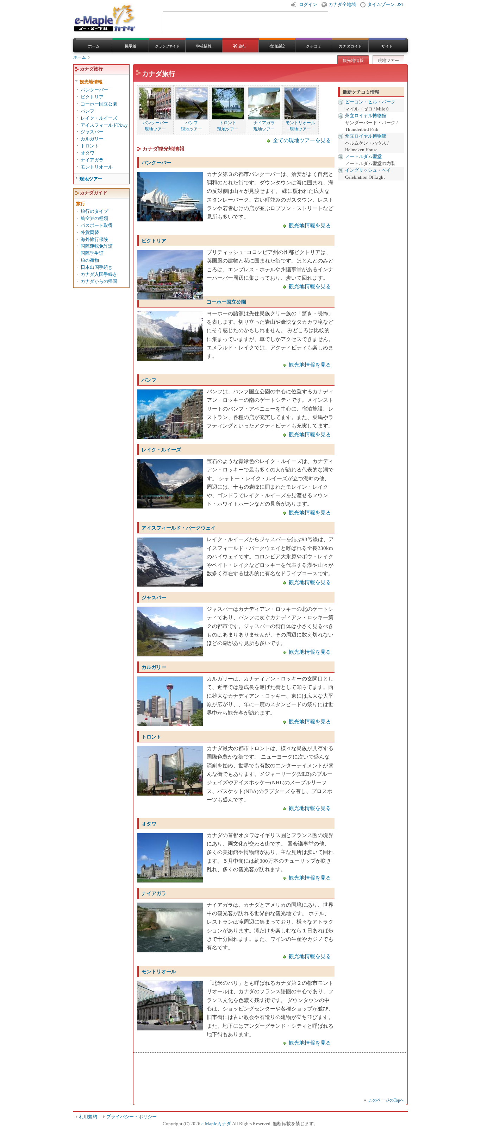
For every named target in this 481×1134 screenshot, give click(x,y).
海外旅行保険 (94, 239)
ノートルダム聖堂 (363, 156)
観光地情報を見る (310, 225)
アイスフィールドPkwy (104, 125)
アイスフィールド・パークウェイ (178, 528)
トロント (151, 737)
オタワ (149, 823)
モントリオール (159, 971)
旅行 (242, 46)
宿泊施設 (277, 46)
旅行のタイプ (94, 211)
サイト (387, 46)
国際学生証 (92, 253)
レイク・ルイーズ (161, 449)
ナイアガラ (154, 893)
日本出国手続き (97, 267)
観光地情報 (353, 60)
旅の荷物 (90, 260)
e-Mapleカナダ (216, 1123)
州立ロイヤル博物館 (365, 115)
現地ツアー (388, 60)
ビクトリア (154, 240)
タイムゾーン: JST (385, 4)
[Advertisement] (265, 1072)
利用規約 (88, 1116)
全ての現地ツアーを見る (302, 140)
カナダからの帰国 (99, 281)
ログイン (308, 4)
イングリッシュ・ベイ (368, 170)
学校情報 (204, 46)
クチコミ (313, 46)
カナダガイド (350, 46)
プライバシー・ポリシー (131, 1116)
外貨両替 (90, 232)
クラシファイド (167, 46)
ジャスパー (154, 597)
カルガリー (154, 667)
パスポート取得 (97, 225)
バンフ (149, 380)
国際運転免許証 (97, 246)
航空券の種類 (94, 218)
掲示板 (130, 46)
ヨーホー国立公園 (226, 302)
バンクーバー (156, 162)
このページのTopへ (386, 1100)
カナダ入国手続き (99, 274)
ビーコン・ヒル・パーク (370, 101)
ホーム (94, 46)
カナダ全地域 (342, 4)
